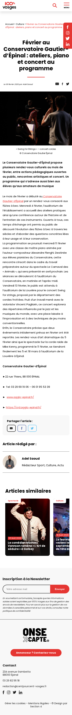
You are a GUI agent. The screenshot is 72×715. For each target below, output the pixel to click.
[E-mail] (11, 428)
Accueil (9, 24)
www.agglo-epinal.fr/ (20, 397)
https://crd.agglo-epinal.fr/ (23, 407)
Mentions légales (38, 703)
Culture (20, 24)
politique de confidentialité (16, 610)
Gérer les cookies (15, 703)
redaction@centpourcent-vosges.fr (24, 686)
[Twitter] (32, 428)
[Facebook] (21, 428)
